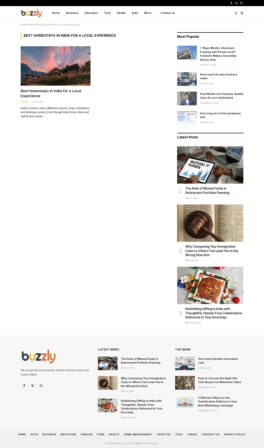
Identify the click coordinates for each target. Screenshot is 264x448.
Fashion (86, 434)
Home (56, 13)
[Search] (241, 13)
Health (121, 13)
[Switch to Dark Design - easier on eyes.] (236, 13)
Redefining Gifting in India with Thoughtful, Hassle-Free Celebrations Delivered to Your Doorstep (213, 313)
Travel (25, 102)
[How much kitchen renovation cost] (185, 363)
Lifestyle (164, 434)
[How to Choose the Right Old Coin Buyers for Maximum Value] (185, 383)
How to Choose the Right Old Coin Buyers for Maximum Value (219, 380)
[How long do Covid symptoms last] (187, 118)
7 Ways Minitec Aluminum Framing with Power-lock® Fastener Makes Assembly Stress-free (218, 53)
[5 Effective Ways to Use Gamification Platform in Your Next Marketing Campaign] (185, 402)
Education (91, 13)
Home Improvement (138, 434)
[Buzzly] (32, 13)
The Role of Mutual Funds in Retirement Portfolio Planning (207, 190)
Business (72, 13)
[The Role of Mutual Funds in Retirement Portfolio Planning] (210, 165)
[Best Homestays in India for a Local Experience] (56, 66)
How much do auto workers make (218, 76)
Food (100, 434)
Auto (135, 13)
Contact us (168, 13)
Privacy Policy (235, 434)
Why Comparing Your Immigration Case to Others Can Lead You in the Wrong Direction (211, 251)
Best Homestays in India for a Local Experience (51, 93)
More (147, 13)
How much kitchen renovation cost (218, 360)
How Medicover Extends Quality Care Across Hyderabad (221, 95)
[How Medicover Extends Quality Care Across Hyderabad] (187, 98)
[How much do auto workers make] (187, 79)
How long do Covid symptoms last (220, 115)
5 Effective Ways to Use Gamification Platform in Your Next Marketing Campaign (217, 401)
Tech (107, 13)
